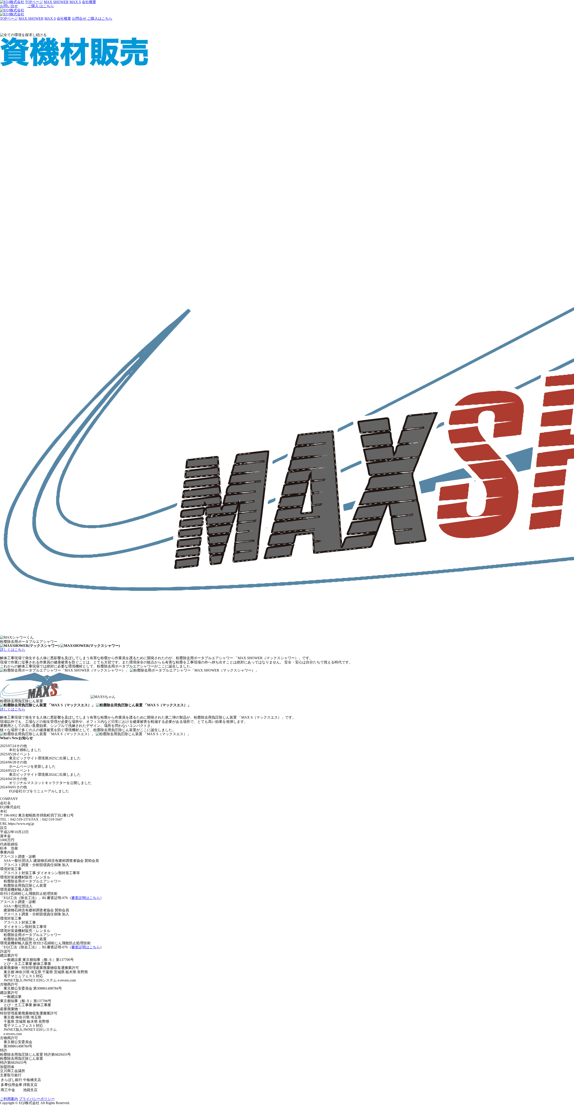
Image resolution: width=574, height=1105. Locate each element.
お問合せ (79, 18)
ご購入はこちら (99, 18)
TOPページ (9, 18)
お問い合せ (9, 6)
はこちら (41, 6)
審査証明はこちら (85, 898)
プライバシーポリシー (37, 1099)
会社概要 (64, 18)
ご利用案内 (9, 1099)
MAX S (50, 18)
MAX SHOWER (31, 18)
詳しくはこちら (12, 650)
